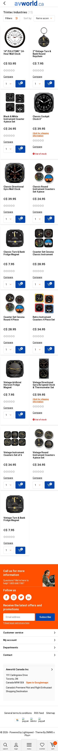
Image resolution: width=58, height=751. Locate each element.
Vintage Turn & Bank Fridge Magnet (14, 519)
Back (4, 3)
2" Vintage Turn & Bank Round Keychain (42, 54)
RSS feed (39, 713)
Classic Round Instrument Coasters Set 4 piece (44, 189)
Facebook (6, 597)
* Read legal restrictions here (16, 623)
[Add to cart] (20, 83)
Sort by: (28, 18)
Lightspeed (28, 732)
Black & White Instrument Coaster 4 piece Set (14, 119)
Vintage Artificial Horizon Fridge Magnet (12, 385)
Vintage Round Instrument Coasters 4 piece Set (44, 455)
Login (16, 749)
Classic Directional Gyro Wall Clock (14, 188)
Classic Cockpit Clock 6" (41, 117)
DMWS (49, 732)
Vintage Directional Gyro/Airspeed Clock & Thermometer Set (44, 385)
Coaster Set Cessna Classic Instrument (43, 253)
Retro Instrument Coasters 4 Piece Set (44, 318)
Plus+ (27, 735)
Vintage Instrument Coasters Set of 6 (14, 453)
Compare (8, 76)
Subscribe (45, 617)
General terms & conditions (18, 713)
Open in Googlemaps (37, 682)
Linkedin (28, 597)
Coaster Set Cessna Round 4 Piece (14, 318)
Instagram (14, 597)
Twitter (21, 597)
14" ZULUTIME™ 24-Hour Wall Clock (14, 52)
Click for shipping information (41, 134)
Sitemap (50, 713)
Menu (29, 749)
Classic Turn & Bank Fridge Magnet (14, 253)
